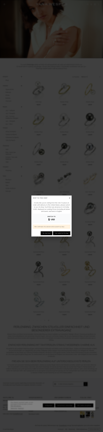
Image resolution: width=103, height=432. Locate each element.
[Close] (69, 198)
